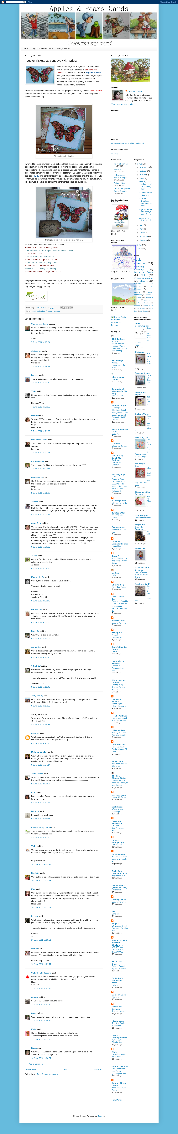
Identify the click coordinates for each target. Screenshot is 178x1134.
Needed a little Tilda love (145, 193)
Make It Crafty (143, 272)
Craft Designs (141, 515)
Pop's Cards (117, 761)
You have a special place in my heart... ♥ (120, 859)
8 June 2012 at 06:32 (40, 547)
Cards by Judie (119, 995)
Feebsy (34, 916)
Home (25, 48)
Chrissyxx (139, 352)
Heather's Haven (119, 716)
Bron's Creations (120, 1066)
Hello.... (115, 985)
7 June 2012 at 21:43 (40, 452)
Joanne (34, 501)
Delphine (116, 541)
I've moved (116, 890)
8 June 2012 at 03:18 (40, 514)
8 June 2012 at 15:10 (40, 657)
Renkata (35, 873)
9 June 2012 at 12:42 (40, 802)
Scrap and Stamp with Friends (117, 823)
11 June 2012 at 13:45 (41, 988)
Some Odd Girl (148, 305)
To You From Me (121, 164)
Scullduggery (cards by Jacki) (119, 886)
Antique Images (119, 405)
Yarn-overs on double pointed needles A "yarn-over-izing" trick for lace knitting (119, 346)
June (142, 178)
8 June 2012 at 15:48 (40, 687)
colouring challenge (139, 268)
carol (33, 792)
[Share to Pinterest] (71, 307)
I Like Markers (118, 730)
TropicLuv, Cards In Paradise (140, 527)
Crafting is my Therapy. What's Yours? (118, 687)
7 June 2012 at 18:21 (40, 366)
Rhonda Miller (37, 461)
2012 (139, 164)
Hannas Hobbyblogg (118, 841)
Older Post (97, 1069)
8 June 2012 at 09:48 (40, 601)
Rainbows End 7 (142, 584)
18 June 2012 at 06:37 (41, 1058)
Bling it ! (115, 914)
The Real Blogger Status (119, 777)
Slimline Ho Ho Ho (119, 503)
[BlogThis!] (63, 307)
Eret (33, 889)
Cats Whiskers (119, 744)
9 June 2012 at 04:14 (40, 765)
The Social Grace (117, 963)
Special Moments (119, 623)
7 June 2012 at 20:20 (40, 382)
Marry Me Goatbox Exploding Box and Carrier (119, 560)
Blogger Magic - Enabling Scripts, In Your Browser (120, 782)
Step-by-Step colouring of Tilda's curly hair (145, 185)
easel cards (144, 311)
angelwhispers (119, 795)
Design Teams (63, 48)
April (142, 229)
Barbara (115, 573)
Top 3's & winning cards (42, 48)
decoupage (148, 300)
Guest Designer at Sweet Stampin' (122, 190)
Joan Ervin (36, 523)
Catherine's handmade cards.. (117, 980)
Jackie (34, 555)
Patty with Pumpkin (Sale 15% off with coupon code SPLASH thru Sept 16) (120, 606)
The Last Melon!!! (119, 1011)
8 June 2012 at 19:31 (40, 724)
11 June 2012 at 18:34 (41, 1020)
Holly (114, 575)
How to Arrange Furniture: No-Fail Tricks (142, 574)
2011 (139, 245)
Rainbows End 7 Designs (142, 569)
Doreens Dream (142, 373)
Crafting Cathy (142, 414)
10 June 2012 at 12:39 (41, 907)
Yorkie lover (140, 548)
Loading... (115, 153)
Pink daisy (116, 997)
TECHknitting (118, 339)
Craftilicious (117, 807)
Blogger (100, 1116)
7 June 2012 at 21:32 (40, 431)
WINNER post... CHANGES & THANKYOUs (118, 949)
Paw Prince (117, 1100)
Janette (34, 997)
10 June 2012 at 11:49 (41, 880)
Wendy (34, 948)
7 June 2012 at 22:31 (40, 469)
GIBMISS (116, 444)
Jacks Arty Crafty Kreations (119, 872)
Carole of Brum (135, 91)
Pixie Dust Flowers (119, 587)
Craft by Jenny (119, 900)
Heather (35, 415)
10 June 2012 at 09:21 (41, 864)
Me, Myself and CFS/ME (119, 681)
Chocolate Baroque (119, 446)
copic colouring (39, 311)
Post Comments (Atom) (47, 1074)
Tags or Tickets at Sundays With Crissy (145, 211)
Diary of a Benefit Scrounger (117, 701)
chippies (144, 281)
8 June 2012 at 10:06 (40, 638)
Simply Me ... (118, 632)
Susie (34, 1013)
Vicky (33, 391)
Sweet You (118, 169)
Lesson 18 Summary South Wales (118, 668)
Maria (114, 1052)
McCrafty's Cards (39, 440)
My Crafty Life (141, 437)
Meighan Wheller (39, 752)
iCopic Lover (118, 1021)
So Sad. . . (148, 533)
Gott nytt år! (117, 845)
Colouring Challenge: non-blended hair (145, 202)
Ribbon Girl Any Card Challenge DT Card (119, 749)
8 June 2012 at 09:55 (40, 622)
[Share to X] (66, 307)
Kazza (34, 1048)
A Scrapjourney (119, 501)
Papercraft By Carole (41, 827)
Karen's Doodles (144, 303)
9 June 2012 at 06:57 (40, 784)
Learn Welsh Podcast (118, 662)
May (142, 225)
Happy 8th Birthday (119, 797)
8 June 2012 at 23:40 (40, 743)
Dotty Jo (35, 631)
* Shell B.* (35, 666)
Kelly (33, 1029)
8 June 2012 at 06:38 (40, 568)
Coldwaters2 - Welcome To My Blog (119, 391)
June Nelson (37, 773)
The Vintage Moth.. (117, 361)
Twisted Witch (118, 513)
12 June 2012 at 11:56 (41, 1039)
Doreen (34, 375)
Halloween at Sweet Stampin (120, 176)
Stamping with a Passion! (142, 493)
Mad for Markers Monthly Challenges (119, 942)
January (143, 240)
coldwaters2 (37, 477)
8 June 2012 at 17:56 (40, 706)
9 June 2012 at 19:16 (40, 819)
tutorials (137, 284)
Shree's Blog (118, 585)
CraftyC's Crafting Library (119, 1036)
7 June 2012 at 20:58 (40, 407)
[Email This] (61, 307)
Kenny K (137, 305)
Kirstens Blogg (119, 854)
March (143, 232)
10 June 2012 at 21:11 (41, 964)
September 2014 (118, 876)
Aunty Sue (36, 647)
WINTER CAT (117, 396)
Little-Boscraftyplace (142, 324)
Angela (115, 924)
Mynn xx (35, 733)
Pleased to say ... (119, 706)
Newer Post (31, 1069)
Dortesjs (35, 811)
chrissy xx (36, 351)
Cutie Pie (115, 434)
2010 (139, 249)
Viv (113, 911)
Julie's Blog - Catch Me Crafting (118, 458)
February (144, 236)
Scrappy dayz (118, 527)
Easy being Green (119, 902)
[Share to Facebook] (69, 307)
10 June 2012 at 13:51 (41, 940)
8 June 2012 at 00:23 (40, 493)
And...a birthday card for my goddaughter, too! (119, 1071)
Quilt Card (116, 652)
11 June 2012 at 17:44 (41, 1004)
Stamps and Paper (40, 324)
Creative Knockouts (149, 380)
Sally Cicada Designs (41, 973)
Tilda (143, 275)
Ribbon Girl (36, 609)
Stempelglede (141, 308)
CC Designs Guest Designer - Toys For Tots (120, 928)
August (143, 175)
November (144, 167)
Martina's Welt (118, 621)
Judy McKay (37, 696)
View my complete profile (122, 104)
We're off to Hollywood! (145, 219)
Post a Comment (36, 1064)
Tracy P (115, 556)
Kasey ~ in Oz (37, 577)
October (143, 171)
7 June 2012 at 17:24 (40, 342)
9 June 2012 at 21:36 (40, 837)
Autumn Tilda (119, 183)
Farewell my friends (143, 518)
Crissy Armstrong (53, 311)
